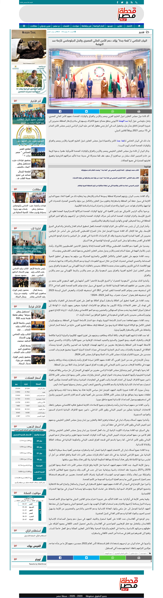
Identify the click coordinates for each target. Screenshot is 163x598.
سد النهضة (123, 121)
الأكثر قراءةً (35, 306)
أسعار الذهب (34, 426)
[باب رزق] (29, 79)
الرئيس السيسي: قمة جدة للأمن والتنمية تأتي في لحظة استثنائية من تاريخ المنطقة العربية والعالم (108, 185)
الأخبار (141, 32)
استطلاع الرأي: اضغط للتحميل (35, 535)
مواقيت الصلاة (32, 492)
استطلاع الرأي (33, 530)
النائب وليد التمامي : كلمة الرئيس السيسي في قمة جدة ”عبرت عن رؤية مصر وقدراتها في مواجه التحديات (106, 177)
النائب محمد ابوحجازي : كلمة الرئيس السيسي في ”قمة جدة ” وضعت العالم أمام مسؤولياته (110, 170)
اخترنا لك (36, 228)
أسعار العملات (33, 377)
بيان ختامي (134, 553)
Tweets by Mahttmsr (37, 563)
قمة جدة (120, 141)
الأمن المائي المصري (121, 553)
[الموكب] (29, 47)
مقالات (36, 189)
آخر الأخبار (35, 100)
